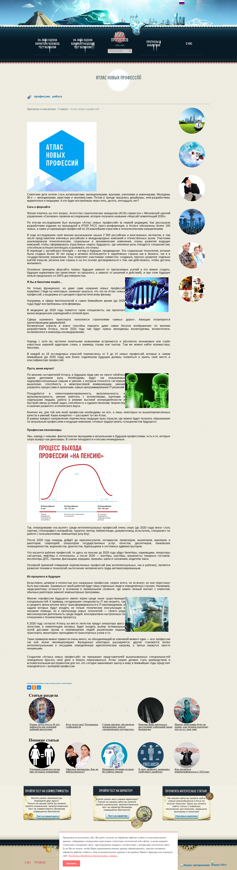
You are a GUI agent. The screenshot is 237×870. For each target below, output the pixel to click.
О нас (28, 862)
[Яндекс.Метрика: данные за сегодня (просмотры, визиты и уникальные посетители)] (218, 863)
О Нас (189, 43)
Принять (71, 863)
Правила (40, 862)
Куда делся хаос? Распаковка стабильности (82, 725)
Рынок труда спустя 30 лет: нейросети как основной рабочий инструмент (45, 727)
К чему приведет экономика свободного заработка (154, 770)
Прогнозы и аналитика (153, 43)
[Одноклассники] (34, 687)
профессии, (42, 96)
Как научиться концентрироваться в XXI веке (192, 770)
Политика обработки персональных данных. (93, 856)
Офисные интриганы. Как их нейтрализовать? (82, 770)
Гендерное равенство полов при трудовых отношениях (45, 770)
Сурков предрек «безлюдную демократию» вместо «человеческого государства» (118, 727)
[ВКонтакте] (29, 687)
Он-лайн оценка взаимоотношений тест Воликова (83, 43)
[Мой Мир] (39, 687)
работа (57, 96)
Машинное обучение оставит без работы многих (118, 770)
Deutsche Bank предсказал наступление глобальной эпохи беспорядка (155, 727)
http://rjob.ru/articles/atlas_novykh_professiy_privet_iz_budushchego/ (49, 683)
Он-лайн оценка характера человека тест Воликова (47, 43)
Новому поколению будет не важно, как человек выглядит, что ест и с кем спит (192, 727)
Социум (63, 109)
